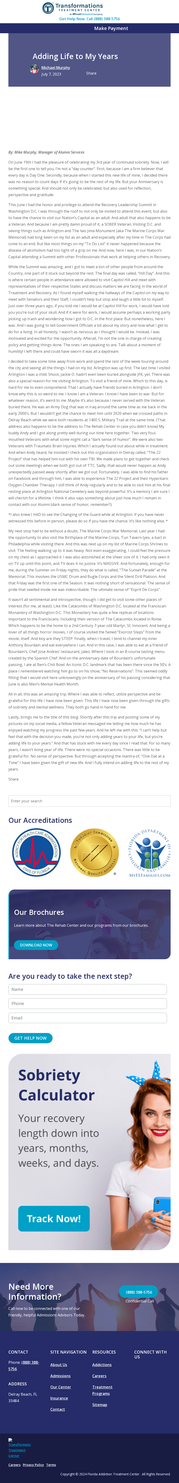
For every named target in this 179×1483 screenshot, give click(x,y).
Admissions (60, 1375)
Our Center (60, 1387)
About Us (58, 1364)
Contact (57, 1409)
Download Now (36, 945)
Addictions (102, 1364)
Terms (51, 1465)
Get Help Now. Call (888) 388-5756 (89, 18)
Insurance (59, 1398)
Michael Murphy (55, 67)
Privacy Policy (33, 1465)
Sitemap (99, 1404)
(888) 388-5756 (138, 1292)
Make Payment (110, 28)
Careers (99, 1375)
